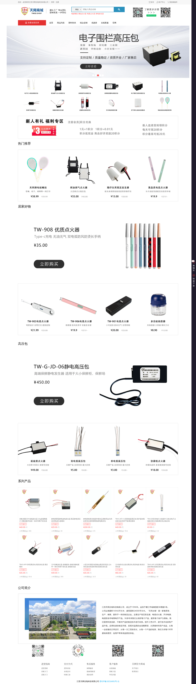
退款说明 (90, 675)
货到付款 (67, 668)
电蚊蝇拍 (74, 14)
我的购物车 (173, 2)
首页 (152, 2)
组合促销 (83, 23)
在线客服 (105, 23)
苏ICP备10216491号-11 (109, 681)
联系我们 (135, 671)
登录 (52, 2)
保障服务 (90, 668)
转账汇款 (67, 675)
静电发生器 (100, 14)
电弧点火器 (91, 14)
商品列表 (61, 23)
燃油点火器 (82, 14)
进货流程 (44, 668)
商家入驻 (112, 671)
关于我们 (135, 668)
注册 (57, 2)
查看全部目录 (33, 23)
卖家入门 (44, 675)
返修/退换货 (91, 671)
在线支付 (67, 671)
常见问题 (112, 675)
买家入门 (44, 671)
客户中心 (162, 2)
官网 (114, 23)
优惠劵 (94, 23)
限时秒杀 (72, 23)
